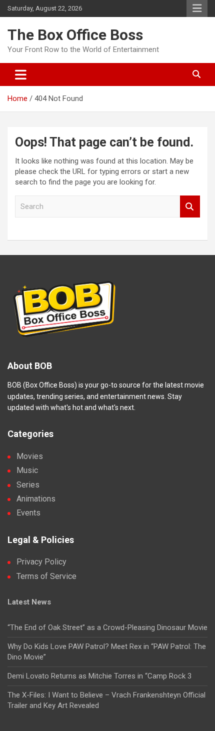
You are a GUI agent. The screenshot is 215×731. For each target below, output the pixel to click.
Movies (29, 456)
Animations (36, 499)
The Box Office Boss (75, 35)
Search (190, 207)
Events (28, 513)
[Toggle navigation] (21, 74)
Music (27, 470)
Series (28, 485)
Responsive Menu (197, 8)
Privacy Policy (41, 561)
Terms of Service (46, 576)
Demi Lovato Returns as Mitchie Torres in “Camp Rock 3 (100, 676)
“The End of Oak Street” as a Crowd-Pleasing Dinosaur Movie (108, 627)
